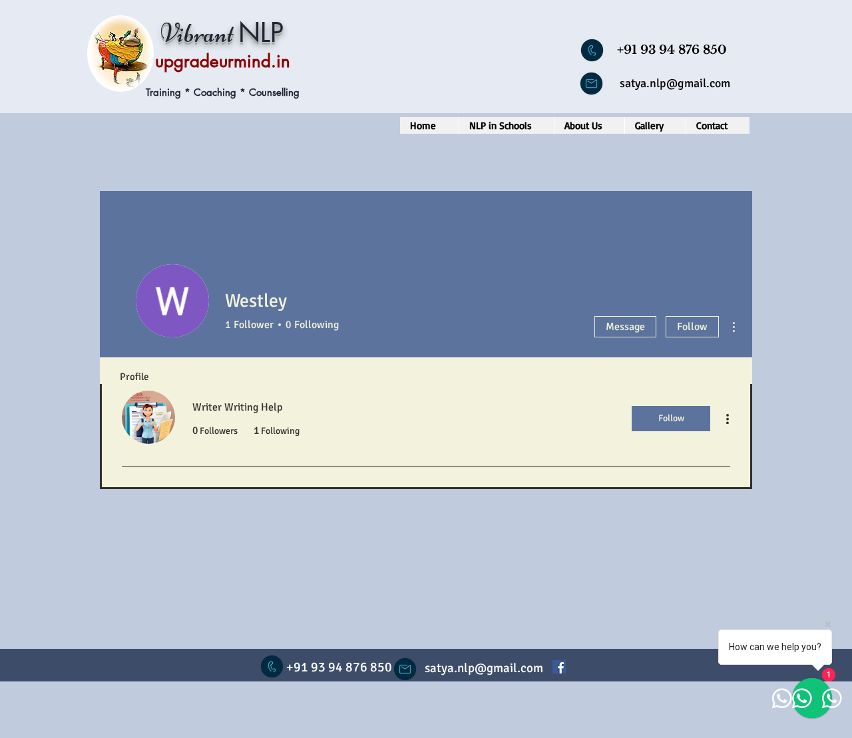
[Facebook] (559, 666)
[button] (506, 125)
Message (625, 326)
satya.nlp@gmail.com (675, 83)
